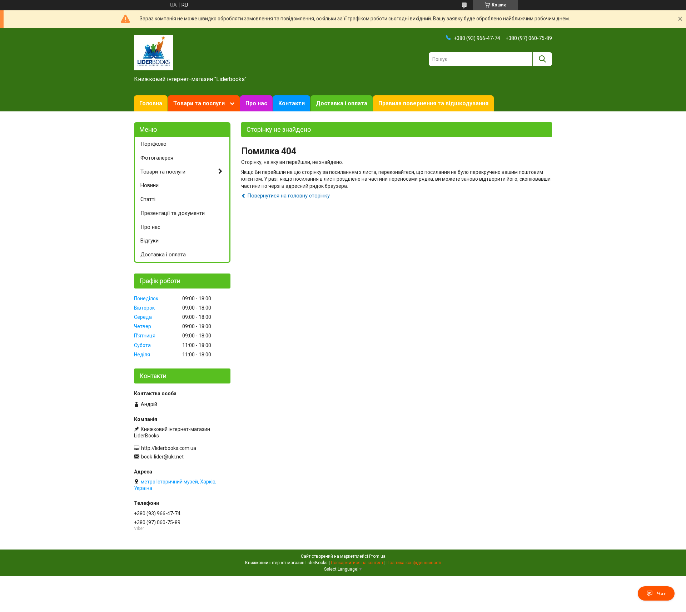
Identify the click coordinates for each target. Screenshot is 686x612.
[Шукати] (542, 59)
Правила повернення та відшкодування (433, 103)
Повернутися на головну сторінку (288, 195)
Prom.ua (377, 556)
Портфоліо (153, 144)
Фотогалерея (156, 158)
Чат (661, 593)
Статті (147, 199)
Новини (149, 185)
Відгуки (149, 240)
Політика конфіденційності (414, 562)
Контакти (291, 103)
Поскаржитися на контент (357, 562)
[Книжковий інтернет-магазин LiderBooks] (153, 52)
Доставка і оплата (341, 103)
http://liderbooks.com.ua (168, 448)
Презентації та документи (172, 213)
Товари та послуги (199, 103)
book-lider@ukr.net (162, 457)
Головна (150, 103)
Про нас (256, 103)
